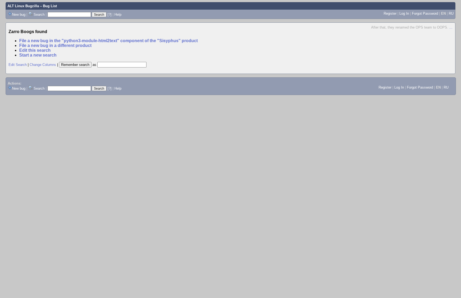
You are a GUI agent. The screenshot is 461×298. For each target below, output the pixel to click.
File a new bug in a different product (55, 45)
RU (451, 13)
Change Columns (43, 65)
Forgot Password (425, 13)
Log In (404, 13)
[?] (110, 15)
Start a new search (38, 55)
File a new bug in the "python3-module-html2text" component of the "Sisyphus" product (108, 40)
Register (390, 13)
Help (117, 15)
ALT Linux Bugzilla (23, 6)
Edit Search (18, 65)
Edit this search (35, 50)
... (450, 27)
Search (39, 15)
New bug (18, 15)
